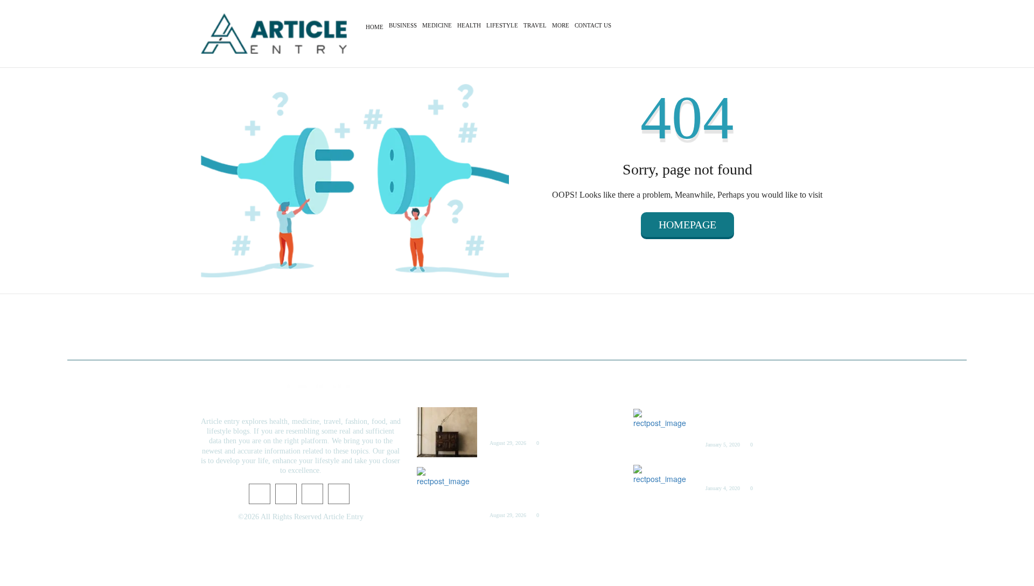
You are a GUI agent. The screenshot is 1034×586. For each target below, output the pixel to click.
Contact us (593, 25)
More (560, 25)
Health (469, 25)
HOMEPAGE (687, 225)
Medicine (437, 25)
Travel (535, 25)
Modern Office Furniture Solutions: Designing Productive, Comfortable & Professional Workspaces (541, 486)
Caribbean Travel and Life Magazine (754, 472)
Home (374, 27)
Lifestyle (502, 25)
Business (403, 25)
